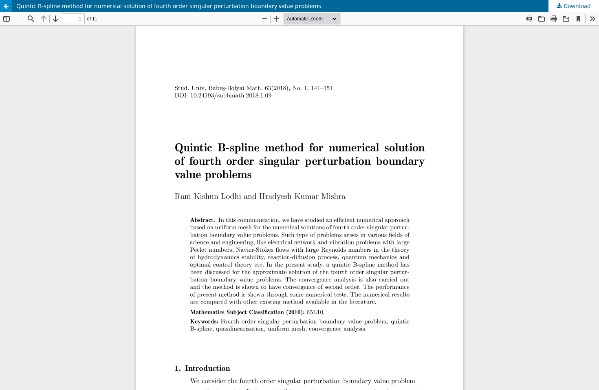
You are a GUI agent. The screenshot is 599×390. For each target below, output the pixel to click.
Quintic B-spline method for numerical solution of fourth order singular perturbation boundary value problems (168, 6)
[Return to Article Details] (6, 6)
